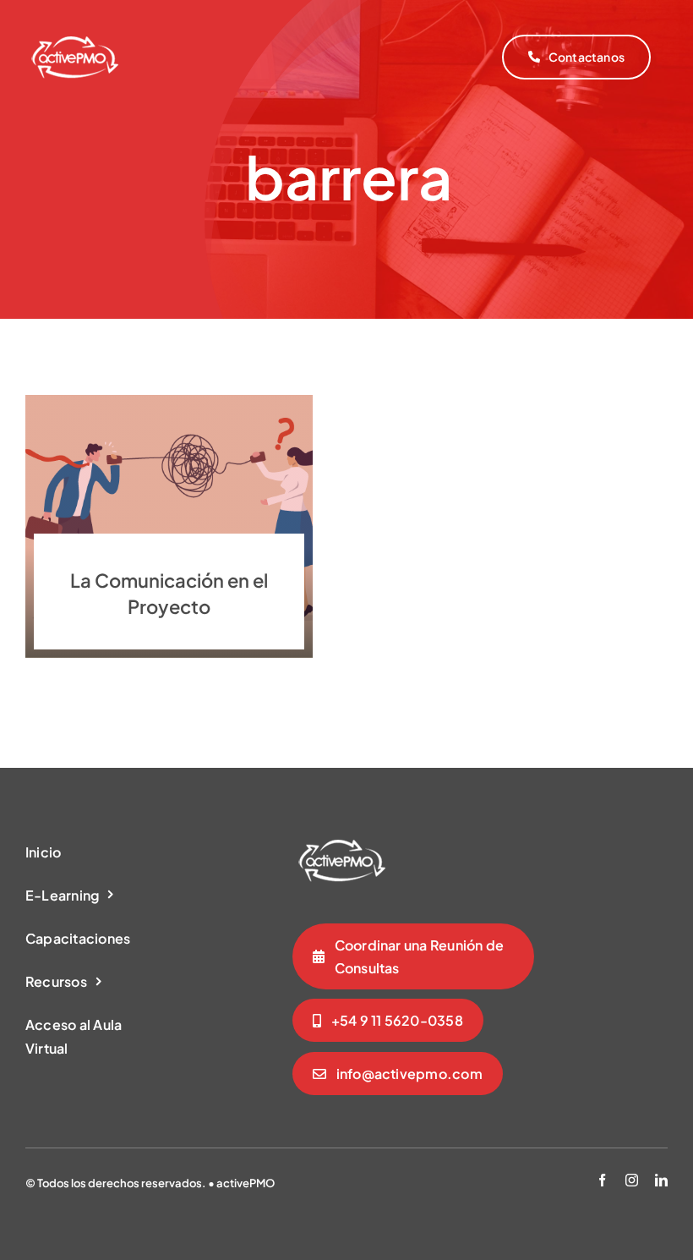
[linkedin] (661, 1180)
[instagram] (631, 1180)
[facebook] (602, 1180)
